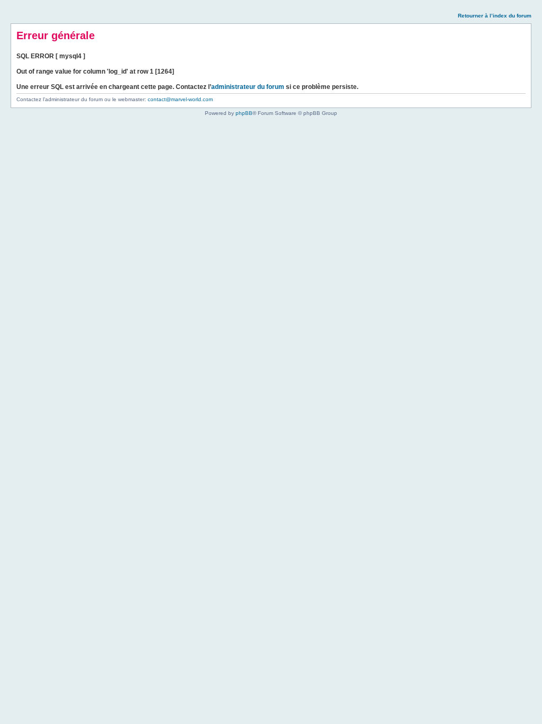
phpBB (244, 113)
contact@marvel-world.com (180, 99)
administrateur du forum (247, 87)
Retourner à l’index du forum (494, 16)
